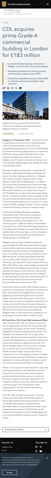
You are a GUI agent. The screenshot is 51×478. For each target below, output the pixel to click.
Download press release (14, 429)
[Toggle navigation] (48, 4)
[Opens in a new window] (3, 88)
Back (7, 23)
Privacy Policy (33, 465)
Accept (9, 472)
